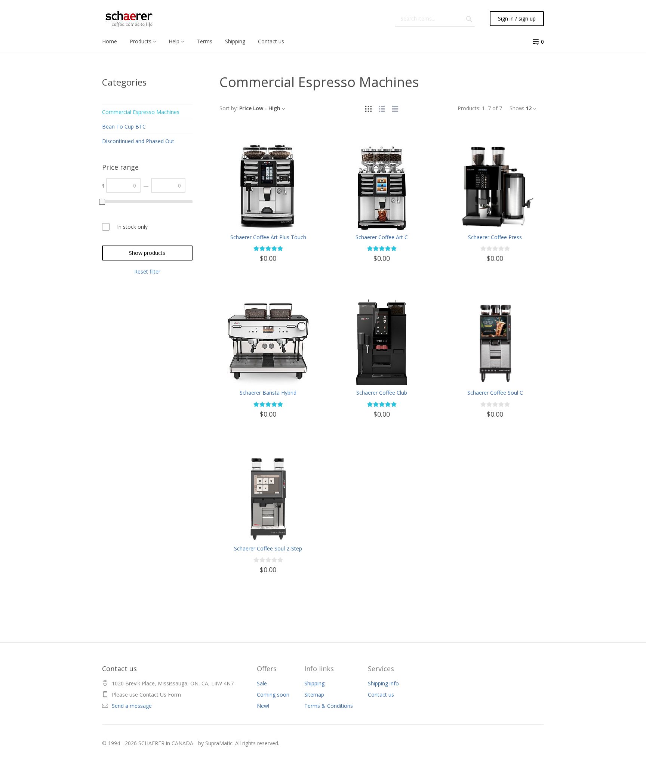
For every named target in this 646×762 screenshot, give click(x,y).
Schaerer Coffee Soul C (495, 392)
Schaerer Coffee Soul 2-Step (268, 548)
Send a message (132, 705)
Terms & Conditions (328, 705)
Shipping (314, 683)
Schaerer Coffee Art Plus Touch (268, 237)
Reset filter (147, 271)
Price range (120, 167)
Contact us (381, 694)
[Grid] (368, 108)
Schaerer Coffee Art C (382, 237)
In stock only (132, 226)
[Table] (395, 108)
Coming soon (273, 694)
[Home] (129, 18)
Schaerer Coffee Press (495, 237)
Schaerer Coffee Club (381, 392)
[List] (382, 108)
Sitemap (314, 694)
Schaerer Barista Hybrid (268, 392)
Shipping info (383, 683)
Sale (262, 683)
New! (263, 705)
